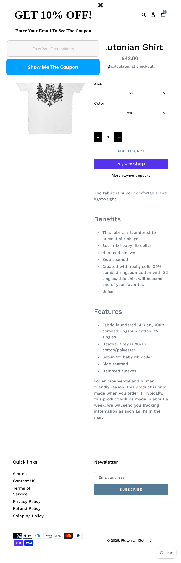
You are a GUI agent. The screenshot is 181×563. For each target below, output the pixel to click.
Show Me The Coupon (53, 67)
